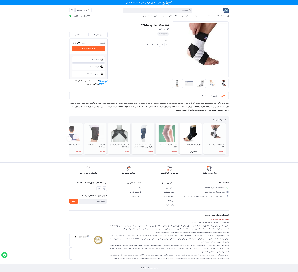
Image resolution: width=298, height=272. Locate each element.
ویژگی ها (214, 96)
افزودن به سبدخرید (88, 48)
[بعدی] (69, 138)
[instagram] (104, 188)
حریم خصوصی (136, 196)
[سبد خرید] (71, 10)
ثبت (73, 201)
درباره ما (171, 201)
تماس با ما (170, 205)
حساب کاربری (169, 188)
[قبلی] (228, 138)
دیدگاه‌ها (204, 96)
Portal (142, 268)
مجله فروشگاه (169, 192)
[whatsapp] (99, 188)
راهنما (139, 188)
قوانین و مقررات (135, 192)
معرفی (222, 96)
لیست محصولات (168, 196)
